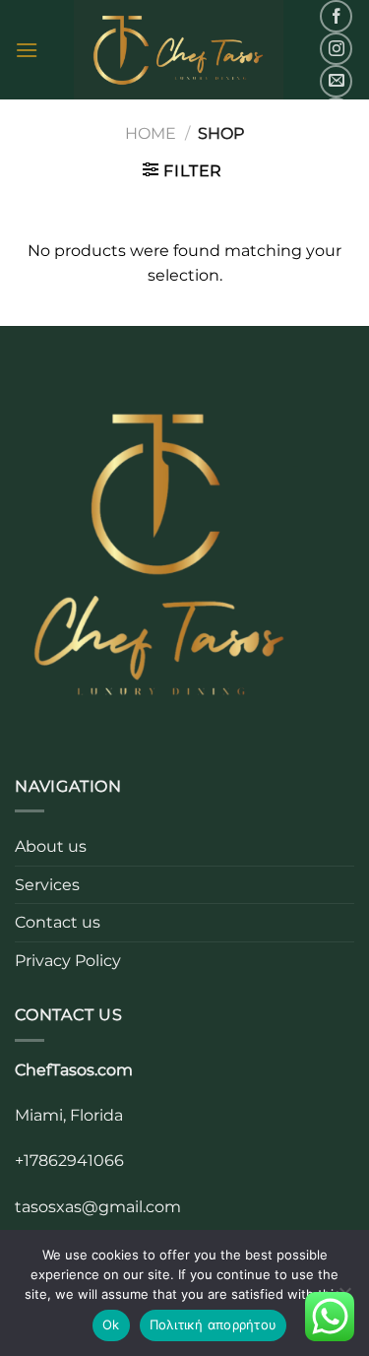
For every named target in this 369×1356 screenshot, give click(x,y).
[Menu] (26, 50)
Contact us (57, 922)
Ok (111, 1324)
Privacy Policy (68, 960)
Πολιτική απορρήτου (213, 1324)
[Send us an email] (336, 81)
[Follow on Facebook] (336, 16)
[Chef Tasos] (178, 49)
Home (150, 133)
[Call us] (336, 113)
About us (51, 846)
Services (47, 884)
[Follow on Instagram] (336, 48)
